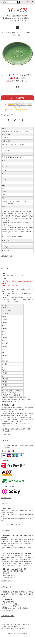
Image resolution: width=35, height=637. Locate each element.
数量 (17, 87)
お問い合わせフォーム (7, 615)
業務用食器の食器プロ (22, 633)
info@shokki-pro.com (7, 610)
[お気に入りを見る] (28, 1)
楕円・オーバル (21, 104)
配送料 (8, 81)
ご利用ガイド (5, 624)
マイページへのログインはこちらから (12, 524)
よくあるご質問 (15, 624)
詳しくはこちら (6, 434)
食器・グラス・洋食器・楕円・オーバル (17, 109)
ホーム (4, 32)
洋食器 (29, 104)
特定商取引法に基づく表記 (16, 627)
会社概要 (4, 627)
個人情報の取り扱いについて (9, 629)
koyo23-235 (11, 104)
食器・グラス (17, 107)
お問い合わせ (25, 624)
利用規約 (22, 629)
